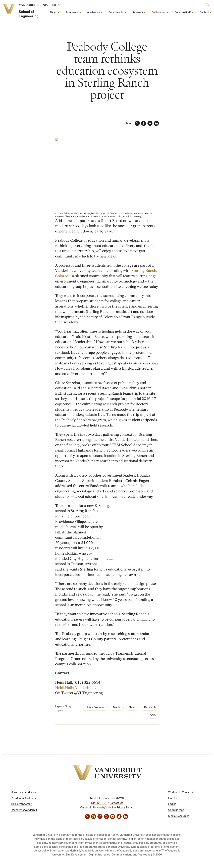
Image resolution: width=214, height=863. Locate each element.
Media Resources (178, 816)
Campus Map (176, 810)
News (132, 707)
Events (172, 798)
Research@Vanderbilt (24, 810)
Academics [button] (93, 12)
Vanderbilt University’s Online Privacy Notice (107, 807)
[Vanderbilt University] (107, 772)
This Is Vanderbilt (21, 804)
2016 (153, 715)
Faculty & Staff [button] (183, 12)
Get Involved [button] (159, 12)
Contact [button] (204, 12)
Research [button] (137, 12)
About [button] (53, 12)
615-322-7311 (99, 803)
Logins (172, 804)
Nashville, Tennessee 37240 (107, 798)
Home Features (95, 707)
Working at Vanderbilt (181, 792)
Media (117, 707)
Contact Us (116, 803)
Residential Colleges (23, 798)
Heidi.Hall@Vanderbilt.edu (77, 687)
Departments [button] (116, 12)
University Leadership (24, 792)
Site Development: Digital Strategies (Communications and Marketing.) (109, 854)
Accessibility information (49, 850)
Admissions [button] (72, 12)
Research (150, 707)
